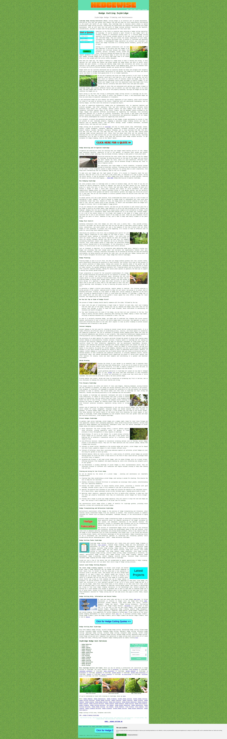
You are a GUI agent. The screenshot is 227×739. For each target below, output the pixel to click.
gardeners (99, 672)
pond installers (109, 671)
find (84, 629)
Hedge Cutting (129, 703)
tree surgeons (133, 669)
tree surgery (102, 545)
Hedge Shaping (119, 703)
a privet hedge (112, 474)
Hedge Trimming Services (93, 708)
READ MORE (110, 178)
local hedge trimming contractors (104, 587)
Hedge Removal (88, 698)
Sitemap (80, 726)
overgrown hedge (100, 318)
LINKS (131, 9)
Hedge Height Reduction (129, 702)
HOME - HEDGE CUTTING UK (113, 721)
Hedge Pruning (138, 700)
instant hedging (124, 332)
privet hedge (96, 503)
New (90, 726)
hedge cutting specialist (140, 31)
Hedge (81, 126)
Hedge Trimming (111, 698)
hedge (140, 34)
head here (137, 599)
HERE (145, 601)
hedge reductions (126, 551)
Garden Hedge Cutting (125, 698)
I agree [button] (118, 734)
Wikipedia (127, 605)
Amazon (88, 617)
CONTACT (139, 9)
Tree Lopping (139, 706)
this (117, 613)
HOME (127, 9)
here (126, 612)
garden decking (130, 671)
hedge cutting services (95, 25)
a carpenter (115, 669)
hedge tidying (119, 548)
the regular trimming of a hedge (106, 60)
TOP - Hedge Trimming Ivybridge (89, 715)
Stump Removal (119, 706)
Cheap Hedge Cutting (101, 702)
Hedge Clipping (142, 702)
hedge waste (135, 88)
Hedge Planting (116, 700)
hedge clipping (90, 557)
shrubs (110, 372)
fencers (89, 674)
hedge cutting (99, 554)
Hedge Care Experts (115, 702)
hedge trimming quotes (115, 637)
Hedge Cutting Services (86, 700)
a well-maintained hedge (137, 95)
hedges (146, 115)
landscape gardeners (85, 671)
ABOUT (135, 9)
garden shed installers (138, 672)
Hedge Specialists (99, 698)
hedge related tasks (108, 557)
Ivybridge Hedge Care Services (93, 641)
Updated (93, 726)
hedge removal (97, 575)
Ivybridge (108, 126)
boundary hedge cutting (97, 553)
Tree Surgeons (106, 726)
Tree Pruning (129, 706)
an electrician (126, 674)
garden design (116, 672)
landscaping (97, 537)
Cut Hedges (110, 705)
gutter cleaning (107, 674)
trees (122, 390)
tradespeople (103, 676)
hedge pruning (108, 548)
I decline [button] (124, 734)
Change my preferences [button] (132, 734)
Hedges (81, 69)
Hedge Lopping (89, 702)
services (139, 136)
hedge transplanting (111, 518)
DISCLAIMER (144, 9)
